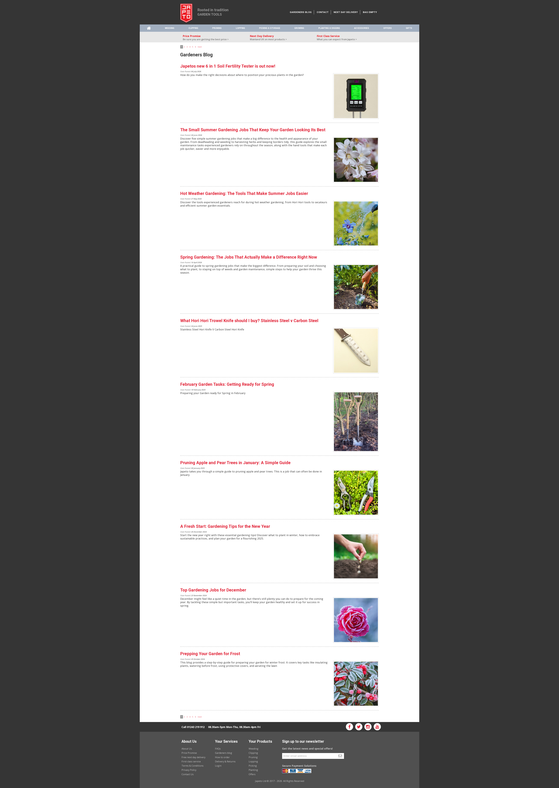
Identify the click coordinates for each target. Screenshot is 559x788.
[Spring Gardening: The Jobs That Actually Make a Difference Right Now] (356, 287)
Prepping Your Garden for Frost (210, 653)
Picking (253, 765)
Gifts (409, 28)
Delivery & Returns (225, 761)
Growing (299, 28)
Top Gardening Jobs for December (213, 590)
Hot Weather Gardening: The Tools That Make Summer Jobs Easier (244, 193)
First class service (191, 761)
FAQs (218, 748)
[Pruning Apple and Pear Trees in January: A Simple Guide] (356, 493)
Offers (387, 28)
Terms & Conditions (193, 765)
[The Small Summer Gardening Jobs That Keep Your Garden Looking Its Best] (356, 160)
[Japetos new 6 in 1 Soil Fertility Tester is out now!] (356, 96)
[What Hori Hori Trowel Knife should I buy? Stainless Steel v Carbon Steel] (356, 351)
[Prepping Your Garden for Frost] (356, 684)
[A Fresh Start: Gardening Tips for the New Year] (356, 556)
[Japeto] (186, 12)
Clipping (193, 28)
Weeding (169, 28)
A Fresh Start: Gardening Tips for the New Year (225, 526)
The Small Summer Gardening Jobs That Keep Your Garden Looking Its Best (252, 129)
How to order (222, 757)
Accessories (361, 28)
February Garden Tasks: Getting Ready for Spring (227, 384)
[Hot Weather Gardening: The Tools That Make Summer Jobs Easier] (356, 223)
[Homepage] (149, 28)
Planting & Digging (329, 28)
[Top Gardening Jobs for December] (356, 620)
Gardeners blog (223, 752)
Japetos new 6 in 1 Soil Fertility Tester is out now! (227, 66)
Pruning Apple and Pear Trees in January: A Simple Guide (235, 462)
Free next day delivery (193, 757)
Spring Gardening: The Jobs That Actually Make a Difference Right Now (248, 257)
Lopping (240, 28)
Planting (253, 770)
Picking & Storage (269, 28)
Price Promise (189, 752)
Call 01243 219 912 (193, 727)
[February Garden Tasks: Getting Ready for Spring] (356, 421)
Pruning (217, 28)
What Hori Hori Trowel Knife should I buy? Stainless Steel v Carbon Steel (249, 320)
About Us (187, 748)
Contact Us (188, 774)
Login (218, 765)
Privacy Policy (189, 770)
